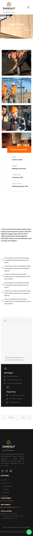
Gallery (6, 489)
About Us (6, 483)
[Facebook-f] (2, 471)
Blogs (5, 496)
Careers (6, 492)
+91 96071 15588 (7, 500)
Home (5, 480)
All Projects (8, 486)
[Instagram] (6, 471)
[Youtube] (10, 471)
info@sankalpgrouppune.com (10, 507)
